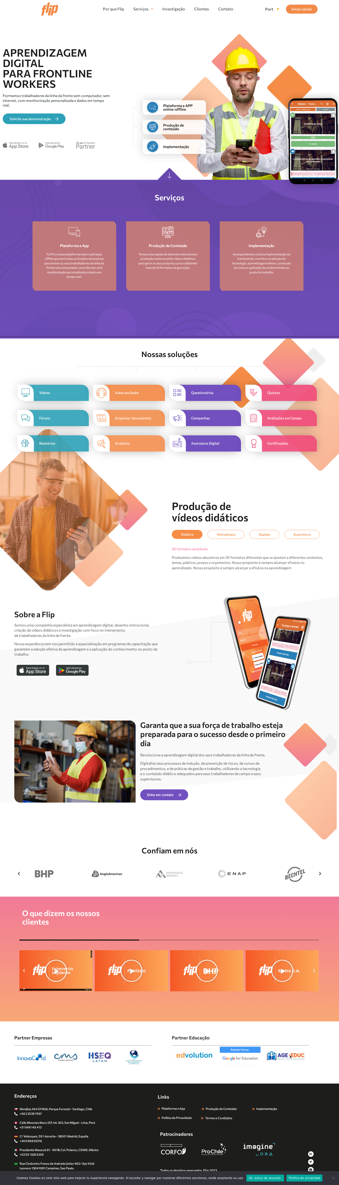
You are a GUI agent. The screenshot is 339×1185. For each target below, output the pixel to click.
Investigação (173, 8)
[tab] (187, 534)
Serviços (141, 8)
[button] (19, 873)
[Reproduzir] (55, 971)
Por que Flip (113, 8)
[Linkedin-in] (311, 1154)
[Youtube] (311, 1170)
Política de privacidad (304, 1178)
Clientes (201, 8)
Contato (225, 8)
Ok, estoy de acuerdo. (265, 1178)
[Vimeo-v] (311, 1162)
